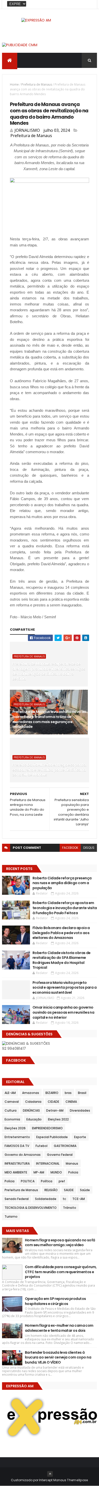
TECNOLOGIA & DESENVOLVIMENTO (31, 1208)
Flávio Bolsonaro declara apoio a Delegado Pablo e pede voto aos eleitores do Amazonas (61, 932)
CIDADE (53, 1101)
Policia (73, 1172)
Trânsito (69, 1208)
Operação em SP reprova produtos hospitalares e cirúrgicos (55, 1301)
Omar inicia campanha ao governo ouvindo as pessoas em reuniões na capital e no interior (63, 1012)
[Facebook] (89, 4)
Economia (12, 1119)
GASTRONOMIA (65, 1146)
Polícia (9, 1181)
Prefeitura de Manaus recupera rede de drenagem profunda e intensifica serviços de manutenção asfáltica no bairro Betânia (48, 671)
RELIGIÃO (51, 1190)
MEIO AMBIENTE (16, 1172)
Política (46, 1181)
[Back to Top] (50, 1474)
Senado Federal (17, 1199)
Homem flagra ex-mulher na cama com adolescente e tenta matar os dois (59, 1328)
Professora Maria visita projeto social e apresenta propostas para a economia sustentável (64, 987)
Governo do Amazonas (23, 1154)
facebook (70, 848)
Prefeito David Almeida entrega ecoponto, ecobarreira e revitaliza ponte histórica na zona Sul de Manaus (49, 769)
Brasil (82, 1093)
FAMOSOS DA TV (17, 1146)
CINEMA (71, 1101)
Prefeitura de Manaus (36, 84)
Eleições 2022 (58, 1119)
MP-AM (39, 1172)
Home (14, 84)
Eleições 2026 (15, 1128)
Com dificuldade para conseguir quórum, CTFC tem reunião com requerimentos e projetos (61, 1271)
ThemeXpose (77, 1480)
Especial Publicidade (52, 1137)
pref (62, 1181)
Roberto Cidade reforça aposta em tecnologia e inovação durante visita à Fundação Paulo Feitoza (64, 907)
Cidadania (33, 1101)
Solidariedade (45, 1199)
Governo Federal (60, 1154)
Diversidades (80, 1110)
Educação (34, 1119)
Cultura (10, 1110)
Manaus (72, 1163)
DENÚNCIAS (31, 1110)
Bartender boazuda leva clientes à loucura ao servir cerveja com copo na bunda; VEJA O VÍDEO (58, 1357)
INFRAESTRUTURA (17, 1163)
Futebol (41, 1146)
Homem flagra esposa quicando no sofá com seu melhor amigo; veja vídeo (60, 1243)
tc (64, 1199)
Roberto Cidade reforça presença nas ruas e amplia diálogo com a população (62, 883)
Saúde (85, 1190)
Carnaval (12, 1101)
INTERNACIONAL (47, 1163)
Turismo (11, 1216)
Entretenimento (17, 1137)
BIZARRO (51, 1093)
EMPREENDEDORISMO (47, 1128)
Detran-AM (54, 1110)
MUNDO (56, 1172)
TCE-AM (78, 1199)
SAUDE (69, 1190)
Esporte (80, 1137)
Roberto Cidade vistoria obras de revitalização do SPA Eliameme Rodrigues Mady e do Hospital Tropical (61, 960)
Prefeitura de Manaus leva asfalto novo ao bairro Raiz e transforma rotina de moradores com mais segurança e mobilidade (49, 719)
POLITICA (28, 1181)
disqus (88, 848)
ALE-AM (10, 1093)
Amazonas (30, 1093)
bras (68, 1093)
